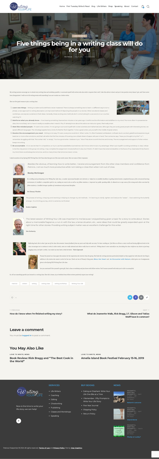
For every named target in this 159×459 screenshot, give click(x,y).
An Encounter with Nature (120, 259)
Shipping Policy (90, 410)
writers (24, 283)
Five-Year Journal (90, 406)
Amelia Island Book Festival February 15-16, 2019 (112, 358)
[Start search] (148, 6)
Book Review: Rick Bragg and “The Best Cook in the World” (41, 360)
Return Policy (89, 414)
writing (34, 283)
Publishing (55, 408)
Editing (54, 399)
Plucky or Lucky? (134, 437)
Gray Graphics (76, 448)
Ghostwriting (56, 404)
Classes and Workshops (61, 412)
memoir (14, 283)
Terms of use (44, 448)
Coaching (55, 395)
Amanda (131, 397)
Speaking (55, 416)
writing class (45, 283)
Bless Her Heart (100, 259)
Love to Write (79, 36)
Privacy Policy (59, 448)
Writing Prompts (131, 393)
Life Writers (56, 391)
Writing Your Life (77, 283)
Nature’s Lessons (134, 402)
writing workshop (61, 283)
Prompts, (131, 391)
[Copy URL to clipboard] (146, 297)
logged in (26, 335)
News (27, 354)
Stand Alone (132, 420)
